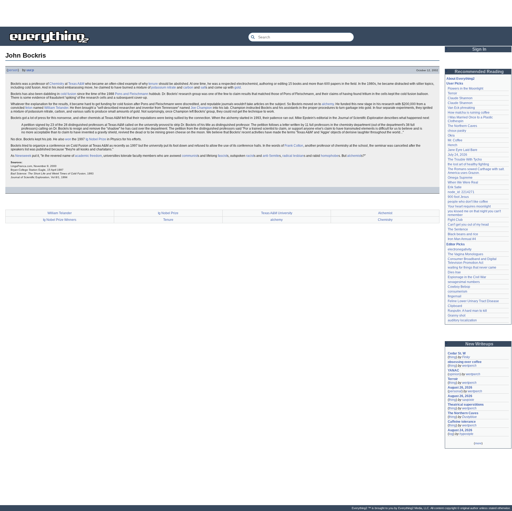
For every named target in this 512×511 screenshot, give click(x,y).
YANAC (453, 370)
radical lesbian (293, 156)
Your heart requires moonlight (469, 206)
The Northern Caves (462, 126)
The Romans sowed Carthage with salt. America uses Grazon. (476, 171)
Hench (452, 145)
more (478, 443)
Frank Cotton (294, 145)
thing (452, 357)
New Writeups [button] (479, 344)
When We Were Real (463, 182)
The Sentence (458, 229)
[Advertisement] (256, 13)
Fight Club (455, 220)
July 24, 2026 (457, 155)
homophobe (329, 156)
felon (29, 108)
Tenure (168, 220)
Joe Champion (201, 108)
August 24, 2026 (460, 430)
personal (455, 391)
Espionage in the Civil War (467, 277)
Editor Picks (455, 244)
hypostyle (466, 434)
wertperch (469, 366)
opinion (454, 374)
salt (203, 87)
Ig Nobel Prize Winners (59, 220)
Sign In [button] (479, 49)
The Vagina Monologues (465, 254)
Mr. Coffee (455, 140)
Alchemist (385, 213)
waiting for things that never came (472, 267)
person (13, 70)
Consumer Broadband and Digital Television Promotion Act (472, 261)
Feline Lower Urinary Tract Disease (473, 301)
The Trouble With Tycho (465, 159)
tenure (153, 84)
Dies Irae (454, 272)
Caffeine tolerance (462, 422)
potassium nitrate (163, 87)
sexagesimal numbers (464, 282)
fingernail (454, 296)
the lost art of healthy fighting (468, 164)
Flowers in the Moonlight (465, 88)
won (68, 139)
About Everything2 (460, 79)
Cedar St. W (457, 353)
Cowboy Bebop (459, 287)
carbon (188, 87)
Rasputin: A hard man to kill (467, 311)
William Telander (56, 108)
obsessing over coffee (465, 362)
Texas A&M (76, 84)
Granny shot (456, 315)
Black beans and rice (463, 234)
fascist (222, 156)
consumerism (457, 291)
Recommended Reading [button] (479, 71)
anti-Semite (271, 156)
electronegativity (459, 249)
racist (250, 156)
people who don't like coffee (468, 201)
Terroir (452, 93)
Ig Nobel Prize (96, 139)
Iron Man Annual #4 (462, 239)
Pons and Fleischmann (131, 94)
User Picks (454, 83)
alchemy (328, 104)
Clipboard (455, 306)
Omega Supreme (460, 177)
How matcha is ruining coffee (469, 112)
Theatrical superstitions (466, 404)
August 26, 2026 (460, 387)
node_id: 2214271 (461, 192)
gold (237, 87)
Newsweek (23, 156)
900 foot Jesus (458, 197)
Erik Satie (455, 187)
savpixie (468, 400)
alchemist (354, 156)
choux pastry (457, 131)
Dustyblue (469, 417)
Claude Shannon (460, 98)
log (451, 434)
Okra (451, 135)
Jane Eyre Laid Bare (462, 150)
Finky (466, 357)
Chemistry (56, 84)
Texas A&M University (276, 213)
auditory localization (462, 320)
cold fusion (68, 94)
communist (190, 156)
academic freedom (88, 156)
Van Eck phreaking (461, 108)
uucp (30, 70)
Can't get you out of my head (468, 224)
